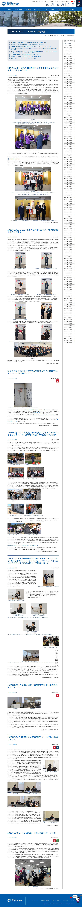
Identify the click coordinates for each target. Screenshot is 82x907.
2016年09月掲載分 (68, 279)
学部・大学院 (18, 9)
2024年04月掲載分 (68, 87)
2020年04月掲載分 (68, 188)
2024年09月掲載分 (68, 77)
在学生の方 (53, 5)
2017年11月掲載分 (68, 249)
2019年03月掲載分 (68, 216)
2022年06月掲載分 (68, 134)
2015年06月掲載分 (68, 310)
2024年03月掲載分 (68, 89)
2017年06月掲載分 (68, 260)
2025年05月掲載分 (68, 60)
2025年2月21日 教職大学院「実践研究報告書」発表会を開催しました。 (27, 54)
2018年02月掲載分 (68, 243)
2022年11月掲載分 (68, 123)
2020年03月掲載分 (68, 190)
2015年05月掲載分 (68, 313)
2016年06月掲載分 (68, 285)
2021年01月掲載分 (68, 169)
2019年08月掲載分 (68, 205)
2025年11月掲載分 (68, 47)
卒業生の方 (58, 5)
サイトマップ (47, 1)
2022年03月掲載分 (68, 140)
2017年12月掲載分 (68, 247)
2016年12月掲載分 (68, 273)
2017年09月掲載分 (68, 254)
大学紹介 (10, 9)
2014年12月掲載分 (68, 323)
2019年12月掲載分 (68, 197)
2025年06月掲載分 (68, 58)
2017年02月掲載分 (68, 268)
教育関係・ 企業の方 (68, 5)
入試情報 (27, 9)
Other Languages (65, 1)
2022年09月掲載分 (68, 127)
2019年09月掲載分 (68, 203)
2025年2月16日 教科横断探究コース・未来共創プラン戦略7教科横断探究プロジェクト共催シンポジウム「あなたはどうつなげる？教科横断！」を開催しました (34, 52)
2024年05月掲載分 (68, 85)
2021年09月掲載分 (68, 153)
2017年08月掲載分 (68, 256)
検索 (34, 1)
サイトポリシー (35, 900)
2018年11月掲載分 (68, 224)
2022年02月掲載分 (68, 142)
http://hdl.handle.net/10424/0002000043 (43, 415)
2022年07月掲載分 (68, 132)
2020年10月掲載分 (68, 176)
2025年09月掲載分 (68, 52)
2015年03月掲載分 (68, 317)
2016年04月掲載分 (68, 289)
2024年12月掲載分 (68, 70)
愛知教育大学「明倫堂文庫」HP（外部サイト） (35, 410)
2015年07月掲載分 (68, 308)
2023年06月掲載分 (68, 108)
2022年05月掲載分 (68, 136)
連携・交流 (71, 9)
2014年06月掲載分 (68, 336)
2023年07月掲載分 (68, 106)
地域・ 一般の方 (72, 5)
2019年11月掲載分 (68, 199)
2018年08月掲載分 (68, 230)
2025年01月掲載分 (68, 68)
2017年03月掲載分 (68, 266)
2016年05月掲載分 (68, 287)
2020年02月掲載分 (68, 193)
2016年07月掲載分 (68, 283)
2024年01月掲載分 (68, 94)
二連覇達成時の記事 (13, 159)
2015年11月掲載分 (68, 300)
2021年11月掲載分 (68, 148)
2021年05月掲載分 (68, 161)
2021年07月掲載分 (68, 157)
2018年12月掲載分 (68, 222)
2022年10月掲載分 (68, 125)
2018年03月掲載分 (68, 241)
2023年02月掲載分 (68, 117)
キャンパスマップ (39, 1)
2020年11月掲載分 (68, 174)
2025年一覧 (61, 35)
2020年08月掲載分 (68, 180)
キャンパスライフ (38, 9)
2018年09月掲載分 (68, 228)
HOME (45, 35)
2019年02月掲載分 (68, 218)
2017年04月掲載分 (68, 264)
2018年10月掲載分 (68, 226)
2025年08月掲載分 (68, 54)
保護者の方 (63, 5)
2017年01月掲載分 (68, 270)
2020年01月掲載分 (68, 195)
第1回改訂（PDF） (37, 413)
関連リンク (65, 900)
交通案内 (52, 1)
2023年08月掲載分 (68, 104)
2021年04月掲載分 (68, 163)
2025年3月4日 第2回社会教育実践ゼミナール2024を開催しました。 (26, 56)
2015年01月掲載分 (68, 321)
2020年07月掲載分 (68, 182)
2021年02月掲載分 (68, 167)
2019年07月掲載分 (68, 207)
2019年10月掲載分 (68, 201)
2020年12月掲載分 (68, 172)
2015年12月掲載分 (68, 298)
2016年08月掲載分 (68, 281)
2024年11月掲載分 (68, 73)
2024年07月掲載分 (68, 81)
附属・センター (61, 9)
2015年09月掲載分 (68, 304)
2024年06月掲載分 (68, 83)
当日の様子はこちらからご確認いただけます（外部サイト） (23, 545)
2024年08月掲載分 (68, 79)
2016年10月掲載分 (68, 277)
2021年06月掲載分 (68, 159)
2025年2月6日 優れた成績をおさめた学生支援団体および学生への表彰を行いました (30, 42)
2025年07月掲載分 (68, 56)
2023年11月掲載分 (68, 98)
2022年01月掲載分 (68, 144)
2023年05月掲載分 (68, 110)
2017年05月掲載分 (68, 262)
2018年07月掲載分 (68, 233)
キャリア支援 (49, 9)
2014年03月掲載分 (68, 342)
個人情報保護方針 (45, 900)
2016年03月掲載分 (68, 291)
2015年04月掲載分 (68, 315)
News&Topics (53, 35)
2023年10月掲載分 (68, 100)
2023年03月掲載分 (68, 115)
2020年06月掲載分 (68, 184)
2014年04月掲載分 (68, 340)
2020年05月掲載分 (68, 186)
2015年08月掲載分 (68, 306)
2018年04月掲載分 (68, 239)
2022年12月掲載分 (68, 121)
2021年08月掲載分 (68, 155)
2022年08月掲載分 (68, 129)
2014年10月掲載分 (68, 327)
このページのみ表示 (12, 75)
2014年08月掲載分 (68, 331)
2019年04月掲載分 (68, 214)
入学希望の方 (47, 5)
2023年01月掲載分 (68, 119)
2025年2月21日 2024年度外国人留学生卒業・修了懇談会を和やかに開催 (27, 44)
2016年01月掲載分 (68, 296)
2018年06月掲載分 (68, 235)
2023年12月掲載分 (68, 96)
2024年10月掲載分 (68, 75)
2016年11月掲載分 (68, 275)
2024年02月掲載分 (68, 92)
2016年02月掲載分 (68, 294)
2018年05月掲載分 (68, 237)
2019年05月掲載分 (68, 211)
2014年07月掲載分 (68, 334)
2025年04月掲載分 (68, 62)
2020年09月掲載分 (68, 178)
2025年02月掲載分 (68, 66)
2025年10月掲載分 (68, 49)
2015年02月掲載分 (68, 319)
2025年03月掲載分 (68, 64)
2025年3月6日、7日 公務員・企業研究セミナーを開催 (23, 58)
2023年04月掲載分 (68, 113)
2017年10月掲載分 (68, 251)
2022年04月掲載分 (68, 138)
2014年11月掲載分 (68, 325)
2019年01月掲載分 (68, 220)
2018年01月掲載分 (68, 245)
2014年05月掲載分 (68, 338)
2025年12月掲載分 (68, 45)
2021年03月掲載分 (68, 165)
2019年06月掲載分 (68, 209)
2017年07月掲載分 (68, 258)
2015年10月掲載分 (68, 302)
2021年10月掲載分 (68, 150)
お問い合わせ (57, 1)
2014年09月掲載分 (68, 329)
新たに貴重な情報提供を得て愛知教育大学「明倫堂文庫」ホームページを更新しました (31, 46)
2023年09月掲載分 (68, 102)
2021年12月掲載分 (68, 146)
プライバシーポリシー (56, 900)
